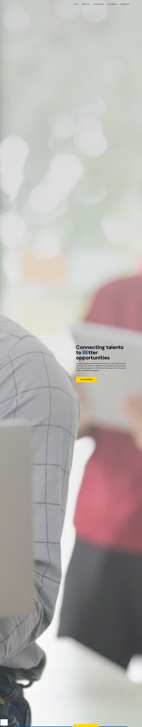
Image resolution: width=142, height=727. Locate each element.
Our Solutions (98, 4)
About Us (85, 4)
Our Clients (111, 4)
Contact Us (124, 4)
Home (75, 4)
